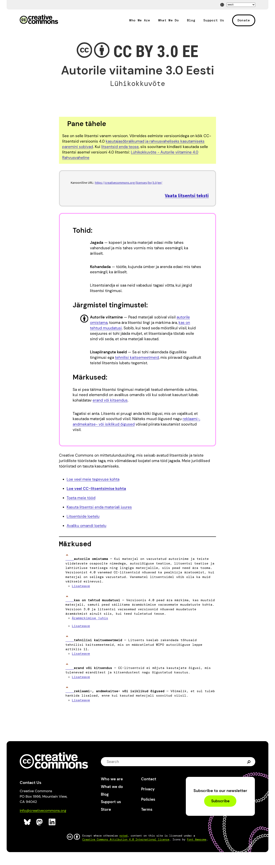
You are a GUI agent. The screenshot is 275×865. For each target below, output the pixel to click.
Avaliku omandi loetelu (86, 525)
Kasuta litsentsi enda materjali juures (99, 507)
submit (249, 762)
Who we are (112, 779)
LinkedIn (52, 822)
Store (106, 809)
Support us (111, 801)
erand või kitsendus (110, 400)
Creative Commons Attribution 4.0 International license (125, 839)
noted (123, 835)
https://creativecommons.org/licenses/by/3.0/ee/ (128, 183)
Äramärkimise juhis (90, 618)
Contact (148, 779)
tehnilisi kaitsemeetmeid (137, 357)
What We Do (168, 20)
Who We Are (139, 20)
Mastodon (39, 822)
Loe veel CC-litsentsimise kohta (96, 488)
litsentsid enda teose (120, 146)
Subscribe (220, 801)
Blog (191, 20)
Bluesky (27, 822)
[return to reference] (69, 559)
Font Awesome (196, 839)
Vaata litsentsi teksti (187, 195)
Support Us (213, 20)
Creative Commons (39, 20)
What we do (112, 786)
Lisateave (81, 586)
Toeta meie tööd (81, 497)
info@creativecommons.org (43, 810)
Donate (244, 20)
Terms (146, 809)
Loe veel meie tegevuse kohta (93, 479)
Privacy (148, 789)
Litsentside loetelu (83, 516)
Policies (148, 799)
